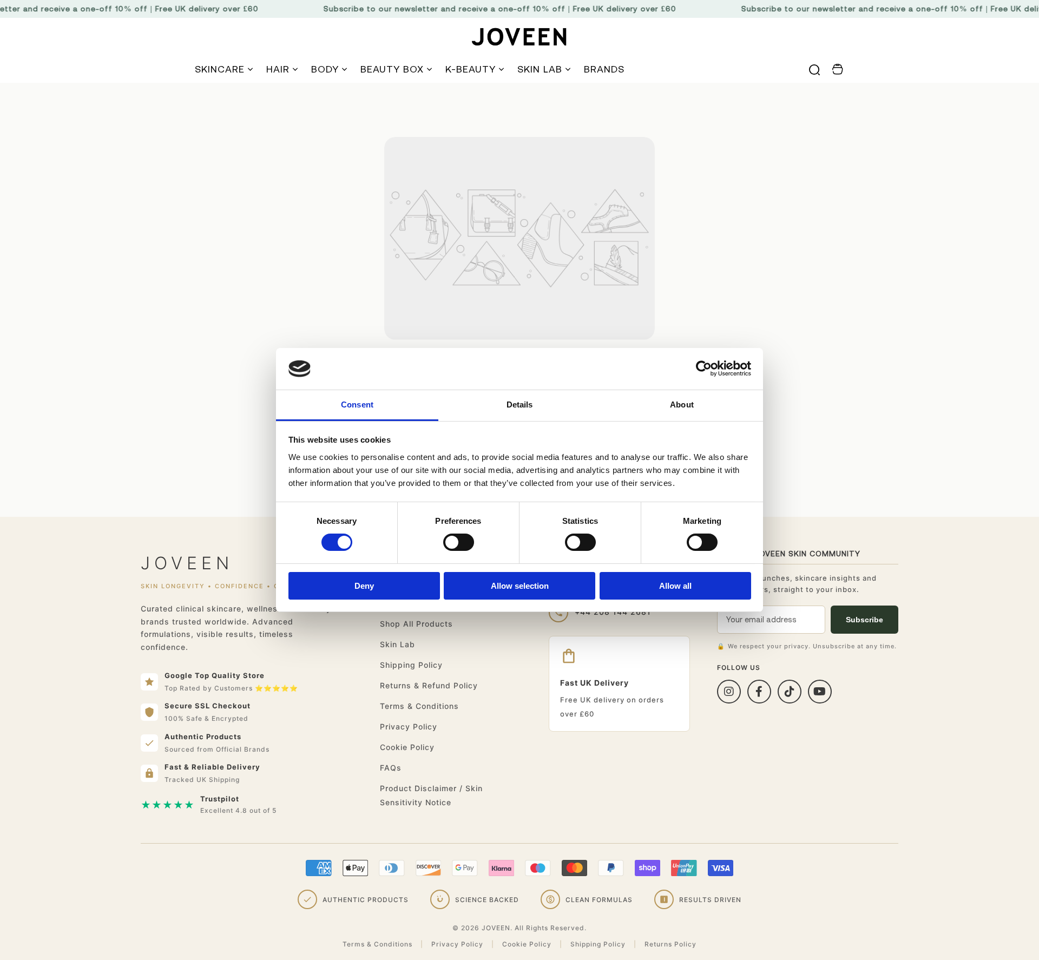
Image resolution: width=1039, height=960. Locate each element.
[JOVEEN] (519, 37)
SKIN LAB (539, 69)
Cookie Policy (407, 747)
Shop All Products (416, 623)
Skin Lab (397, 644)
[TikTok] (789, 691)
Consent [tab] (357, 404)
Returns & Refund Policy (429, 685)
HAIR (278, 69)
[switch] (458, 542)
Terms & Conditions (419, 706)
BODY (325, 69)
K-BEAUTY (470, 69)
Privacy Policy (408, 726)
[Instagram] (729, 691)
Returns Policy (670, 944)
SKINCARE (220, 69)
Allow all (675, 585)
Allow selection (520, 585)
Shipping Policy (411, 664)
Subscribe (864, 619)
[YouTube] (820, 691)
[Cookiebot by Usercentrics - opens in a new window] (703, 368)
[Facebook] (759, 691)
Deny (364, 585)
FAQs (391, 767)
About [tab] (682, 404)
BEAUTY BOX (392, 69)
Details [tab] (520, 404)
